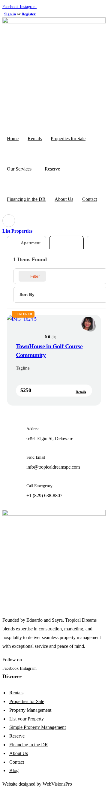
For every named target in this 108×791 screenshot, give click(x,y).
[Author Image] (88, 320)
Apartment (30, 242)
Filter (35, 276)
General (70, 242)
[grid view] (53, 276)
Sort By (27, 294)
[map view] (64, 276)
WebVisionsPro (57, 783)
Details (81, 392)
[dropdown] (8, 220)
